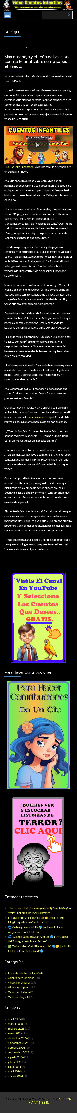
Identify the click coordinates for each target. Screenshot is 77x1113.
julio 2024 (14, 1062)
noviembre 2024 (18, 1042)
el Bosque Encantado (21, 166)
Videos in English (18, 997)
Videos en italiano (19, 992)
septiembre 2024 (18, 1052)
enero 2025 (15, 1033)
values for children (19, 982)
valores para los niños (41, 47)
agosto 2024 (16, 1057)
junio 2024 (14, 1066)
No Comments (26, 50)
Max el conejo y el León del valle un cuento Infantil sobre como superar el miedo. (37, 61)
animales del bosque (41, 417)
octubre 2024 (16, 1047)
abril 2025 (14, 1019)
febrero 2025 (16, 1028)
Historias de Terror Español (25, 973)
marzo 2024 (15, 1076)
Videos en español (19, 987)
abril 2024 (14, 1071)
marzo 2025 (15, 1023)
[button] (38, 145)
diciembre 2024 (18, 1038)
